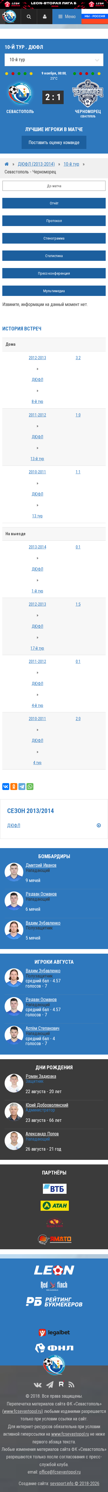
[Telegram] (21, 786)
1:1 (78, 472)
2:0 (78, 718)
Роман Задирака (41, 1076)
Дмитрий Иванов (41, 865)
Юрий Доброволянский (47, 1105)
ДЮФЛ (37, 379)
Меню (70, 16)
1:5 (78, 604)
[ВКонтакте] (5, 786)
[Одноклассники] (13, 786)
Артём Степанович (42, 1028)
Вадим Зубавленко (43, 923)
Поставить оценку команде (54, 142)
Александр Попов (42, 1134)
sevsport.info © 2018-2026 (74, 1483)
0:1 (78, 547)
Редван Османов (41, 894)
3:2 (78, 357)
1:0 (78, 415)
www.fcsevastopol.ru (22, 1411)
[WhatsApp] (29, 786)
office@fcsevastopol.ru (60, 1472)
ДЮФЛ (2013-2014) (36, 164)
